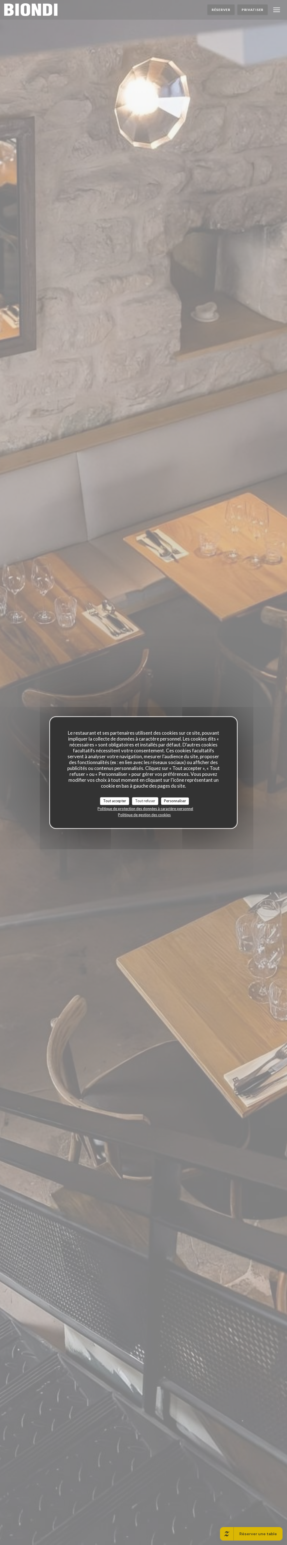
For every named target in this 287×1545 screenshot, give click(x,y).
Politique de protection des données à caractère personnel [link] (145, 808)
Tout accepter (114, 801)
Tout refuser (145, 801)
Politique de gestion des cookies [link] (144, 815)
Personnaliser (175, 801)
